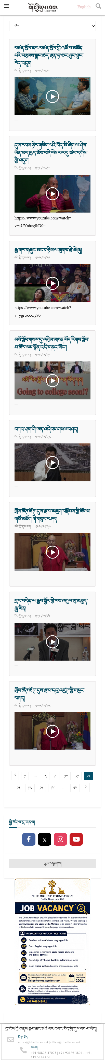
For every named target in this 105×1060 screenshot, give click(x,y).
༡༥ (41, 788)
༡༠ (66, 776)
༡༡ (77, 776)
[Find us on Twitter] (44, 839)
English (83, 7)
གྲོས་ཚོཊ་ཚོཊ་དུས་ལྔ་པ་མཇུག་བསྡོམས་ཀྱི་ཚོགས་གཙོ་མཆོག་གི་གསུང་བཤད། (52, 515)
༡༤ (30, 788)
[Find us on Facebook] (28, 839)
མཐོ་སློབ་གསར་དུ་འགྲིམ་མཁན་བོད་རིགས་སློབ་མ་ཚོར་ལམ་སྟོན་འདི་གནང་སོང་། (52, 343)
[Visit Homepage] (43, 7)
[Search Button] (98, 7)
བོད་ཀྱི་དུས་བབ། (23, 70)
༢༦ (75, 788)
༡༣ (18, 788)
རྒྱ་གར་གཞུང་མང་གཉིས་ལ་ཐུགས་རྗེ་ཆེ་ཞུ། (48, 250)
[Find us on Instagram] (60, 839)
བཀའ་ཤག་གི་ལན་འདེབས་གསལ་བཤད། (46, 429)
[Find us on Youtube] (76, 839)
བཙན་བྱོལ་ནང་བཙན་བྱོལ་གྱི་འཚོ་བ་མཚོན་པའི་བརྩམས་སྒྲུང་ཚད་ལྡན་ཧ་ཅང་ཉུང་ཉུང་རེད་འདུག (49, 55)
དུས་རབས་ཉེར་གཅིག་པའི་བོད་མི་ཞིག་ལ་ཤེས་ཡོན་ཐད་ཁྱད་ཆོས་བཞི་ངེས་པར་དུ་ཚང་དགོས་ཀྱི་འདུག (51, 152)
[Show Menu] (6, 7)
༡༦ (53, 788)
